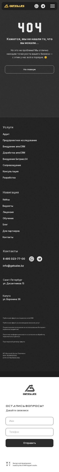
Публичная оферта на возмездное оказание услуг (21, 323)
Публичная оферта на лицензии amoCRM (18, 318)
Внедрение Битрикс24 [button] (15, 159)
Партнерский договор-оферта (14, 342)
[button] (16, 171)
